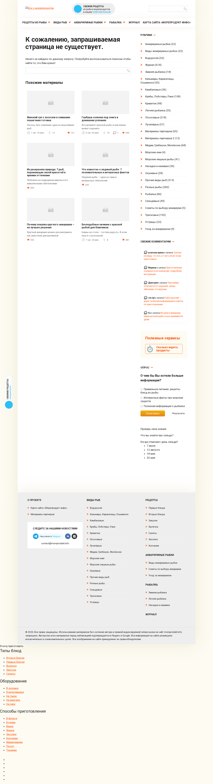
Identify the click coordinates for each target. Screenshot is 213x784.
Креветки (150, 103)
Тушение (11, 750)
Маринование (14, 742)
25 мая (151, 457)
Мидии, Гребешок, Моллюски (162, 145)
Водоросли (152, 58)
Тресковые (152, 214)
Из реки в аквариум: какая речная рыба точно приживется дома (163, 316)
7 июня (151, 445)
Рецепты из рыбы (34, 22)
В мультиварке (15, 692)
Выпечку (11, 665)
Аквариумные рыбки (88, 22)
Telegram (56, 536)
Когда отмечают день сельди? (159, 441)
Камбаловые (153, 89)
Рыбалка (115, 22)
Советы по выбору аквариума (163, 207)
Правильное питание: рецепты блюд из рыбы (160, 391)
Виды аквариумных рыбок (161, 51)
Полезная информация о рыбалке (164, 406)
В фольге (11, 718)
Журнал (134, 22)
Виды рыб (60, 22)
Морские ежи (153, 152)
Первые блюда (157, 508)
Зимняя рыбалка (155, 71)
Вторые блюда (157, 514)
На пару (10, 704)
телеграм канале (101, 12)
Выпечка (153, 526)
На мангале (13, 700)
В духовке (12, 688)
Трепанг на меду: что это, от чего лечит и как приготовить (163, 255)
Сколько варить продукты (167, 349)
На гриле (11, 696)
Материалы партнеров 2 (159, 138)
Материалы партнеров (158, 131)
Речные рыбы (153, 187)
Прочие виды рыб (156, 180)
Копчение (154, 545)
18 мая (151, 453)
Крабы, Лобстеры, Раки (159, 96)
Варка (9, 726)
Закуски (153, 520)
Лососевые (152, 117)
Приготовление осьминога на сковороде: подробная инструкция (163, 270)
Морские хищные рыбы (159, 159)
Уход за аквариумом (157, 228)
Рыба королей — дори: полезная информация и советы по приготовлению (163, 301)
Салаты (153, 533)
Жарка (10, 730)
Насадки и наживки (157, 166)
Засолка (153, 539)
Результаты (178, 413)
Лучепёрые (152, 124)
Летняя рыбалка (155, 110)
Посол (10, 746)
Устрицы (150, 221)
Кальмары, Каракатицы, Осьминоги (157, 80)
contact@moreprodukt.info (55, 543)
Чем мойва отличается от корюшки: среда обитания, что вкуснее (161, 286)
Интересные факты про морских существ (161, 399)
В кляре (10, 722)
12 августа (153, 449)
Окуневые (151, 173)
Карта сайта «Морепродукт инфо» (167, 22)
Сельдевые (152, 200)
